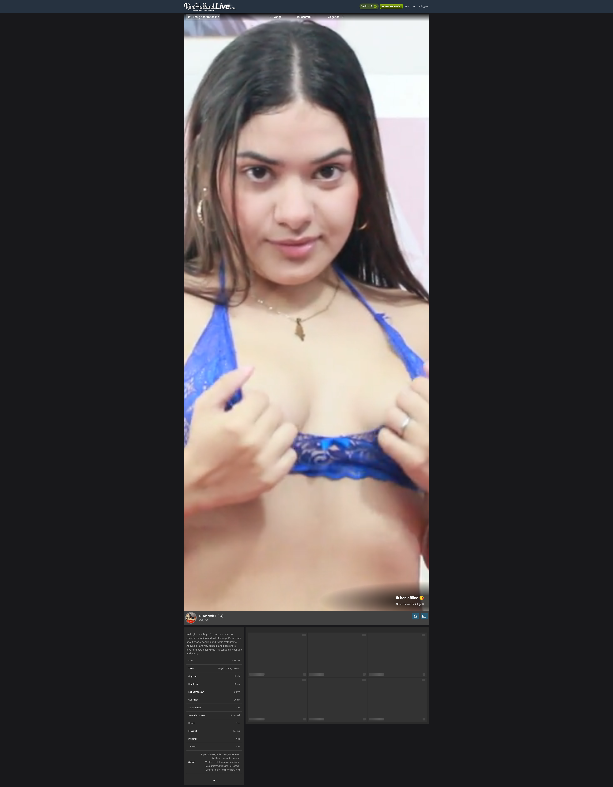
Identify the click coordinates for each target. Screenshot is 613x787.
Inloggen (423, 6)
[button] (410, 6)
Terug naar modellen (206, 17)
